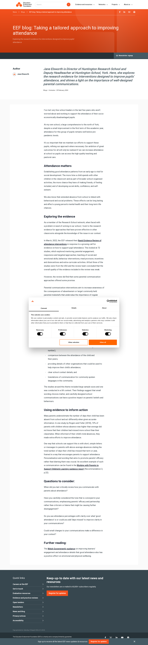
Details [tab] (74, 308)
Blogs (23, 12)
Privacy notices (19, 616)
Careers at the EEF (20, 584)
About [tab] (104, 308)
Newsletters (18, 607)
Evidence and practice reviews (25, 598)
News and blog (19, 611)
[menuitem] (119, 12)
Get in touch (18, 589)
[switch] (63, 333)
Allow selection (73, 342)
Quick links (19, 578)
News (15, 12)
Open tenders (18, 602)
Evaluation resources (21, 593)
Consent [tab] (44, 308)
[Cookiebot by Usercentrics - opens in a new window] (108, 301)
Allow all (103, 342)
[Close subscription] (134, 641)
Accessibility (18, 620)
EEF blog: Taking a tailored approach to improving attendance (50, 12)
